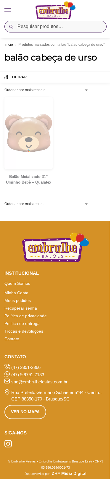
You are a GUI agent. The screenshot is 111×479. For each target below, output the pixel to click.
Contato (11, 338)
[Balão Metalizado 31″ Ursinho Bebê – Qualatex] (28, 133)
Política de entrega (22, 323)
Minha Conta (16, 292)
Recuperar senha (20, 308)
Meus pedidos (17, 300)
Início (8, 44)
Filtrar (19, 77)
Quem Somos (17, 283)
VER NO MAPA (25, 411)
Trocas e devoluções (23, 331)
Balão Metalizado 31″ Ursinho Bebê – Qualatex (28, 179)
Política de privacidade (25, 315)
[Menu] (13, 10)
